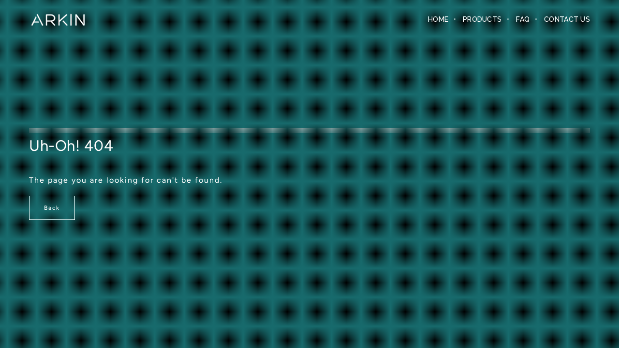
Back (52, 207)
